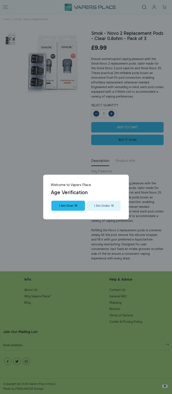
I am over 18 (68, 206)
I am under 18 (104, 206)
